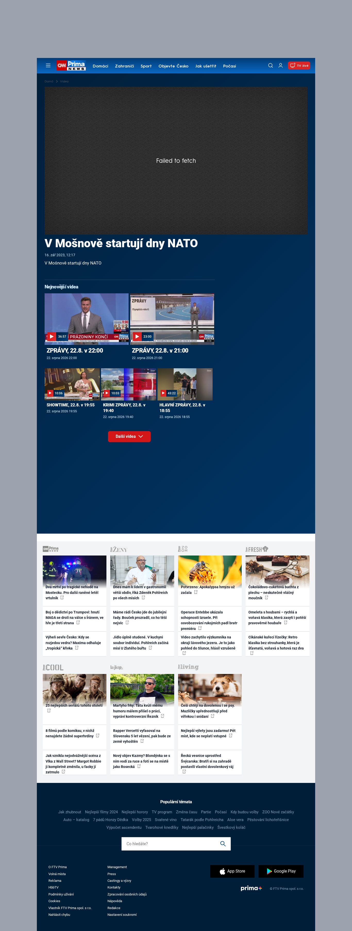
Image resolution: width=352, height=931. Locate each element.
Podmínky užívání (61, 894)
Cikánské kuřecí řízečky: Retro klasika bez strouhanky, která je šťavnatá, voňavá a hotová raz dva (276, 642)
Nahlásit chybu (59, 915)
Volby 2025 (141, 819)
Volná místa (57, 874)
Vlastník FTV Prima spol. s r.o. (69, 908)
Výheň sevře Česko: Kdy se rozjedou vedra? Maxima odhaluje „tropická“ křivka (73, 642)
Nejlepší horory (135, 812)
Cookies (54, 901)
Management (117, 867)
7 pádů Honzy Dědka (110, 819)
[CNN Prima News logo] (71, 65)
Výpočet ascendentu (123, 827)
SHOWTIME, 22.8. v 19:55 (71, 405)
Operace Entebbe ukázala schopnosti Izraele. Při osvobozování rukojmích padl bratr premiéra (209, 620)
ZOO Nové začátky (278, 812)
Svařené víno (166, 819)
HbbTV (53, 887)
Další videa (126, 436)
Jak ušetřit (205, 66)
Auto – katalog (76, 819)
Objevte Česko (173, 66)
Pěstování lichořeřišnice (268, 819)
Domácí (100, 66)
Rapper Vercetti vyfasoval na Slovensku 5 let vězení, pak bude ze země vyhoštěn (142, 736)
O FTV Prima (57, 867)
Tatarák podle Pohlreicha (202, 819)
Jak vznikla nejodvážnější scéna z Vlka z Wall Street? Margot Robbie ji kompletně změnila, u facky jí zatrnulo (73, 764)
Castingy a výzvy (119, 881)
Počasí (229, 66)
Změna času (186, 812)
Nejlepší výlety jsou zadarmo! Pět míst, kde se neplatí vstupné (208, 733)
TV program (162, 812)
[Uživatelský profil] (280, 65)
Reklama (54, 881)
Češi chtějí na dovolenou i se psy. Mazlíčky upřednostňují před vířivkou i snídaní (208, 711)
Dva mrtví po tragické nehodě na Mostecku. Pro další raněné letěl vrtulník (72, 592)
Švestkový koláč (231, 827)
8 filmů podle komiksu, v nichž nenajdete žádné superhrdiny (70, 733)
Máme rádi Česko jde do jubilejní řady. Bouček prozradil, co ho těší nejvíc (140, 617)
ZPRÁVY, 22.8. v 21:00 (160, 350)
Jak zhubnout (69, 812)
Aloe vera (235, 819)
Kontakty (113, 887)
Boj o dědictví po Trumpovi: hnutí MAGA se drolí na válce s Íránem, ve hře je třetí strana (75, 617)
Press (111, 874)
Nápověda (114, 901)
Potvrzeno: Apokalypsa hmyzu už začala (208, 589)
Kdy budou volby (244, 812)
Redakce (113, 908)
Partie (206, 812)
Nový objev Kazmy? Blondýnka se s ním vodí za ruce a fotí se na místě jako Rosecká (141, 761)
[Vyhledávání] (270, 65)
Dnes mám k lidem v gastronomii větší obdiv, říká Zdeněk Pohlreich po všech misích (140, 592)
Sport (146, 66)
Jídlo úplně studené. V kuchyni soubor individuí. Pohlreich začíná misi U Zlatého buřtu (141, 642)
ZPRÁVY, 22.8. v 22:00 (75, 350)
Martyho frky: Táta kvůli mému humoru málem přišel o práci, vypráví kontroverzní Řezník (138, 711)
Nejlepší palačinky (198, 827)
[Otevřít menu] (48, 65)
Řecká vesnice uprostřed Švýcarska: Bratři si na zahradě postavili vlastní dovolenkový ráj (207, 761)
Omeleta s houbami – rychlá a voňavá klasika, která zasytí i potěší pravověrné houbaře (277, 617)
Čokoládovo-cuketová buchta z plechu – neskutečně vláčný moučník (273, 592)
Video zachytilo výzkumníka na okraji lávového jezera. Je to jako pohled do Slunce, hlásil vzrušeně (208, 642)
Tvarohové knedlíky (161, 827)
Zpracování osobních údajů (127, 894)
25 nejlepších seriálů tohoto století (74, 705)
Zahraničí (124, 66)
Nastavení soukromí (122, 915)
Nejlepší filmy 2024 (101, 812)
